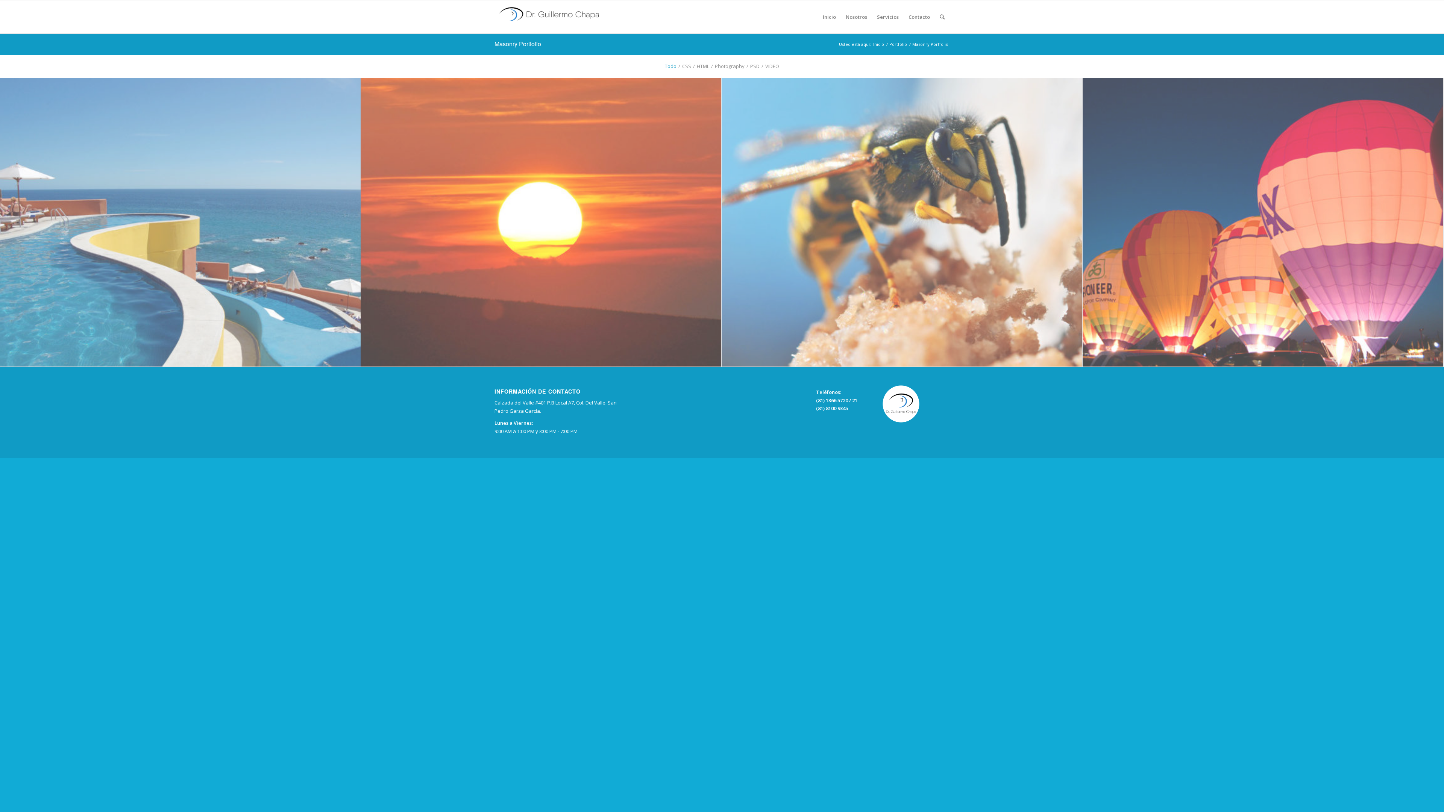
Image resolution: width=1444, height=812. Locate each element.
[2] (1263, 222)
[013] (541, 222)
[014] (902, 222)
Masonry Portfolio (517, 43)
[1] (180, 222)
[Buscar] (942, 16)
